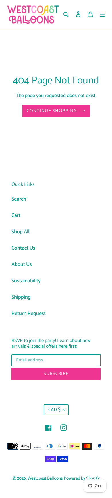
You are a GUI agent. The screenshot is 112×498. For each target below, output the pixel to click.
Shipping (21, 297)
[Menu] (102, 14)
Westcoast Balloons (45, 478)
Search (18, 199)
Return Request (28, 313)
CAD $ (54, 410)
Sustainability (26, 281)
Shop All (20, 231)
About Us (21, 264)
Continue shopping (52, 111)
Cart (15, 215)
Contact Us (23, 248)
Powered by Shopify (82, 478)
